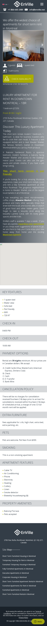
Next (42, 45)
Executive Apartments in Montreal (15, 573)
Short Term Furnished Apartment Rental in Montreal (22, 581)
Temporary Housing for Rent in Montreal (18, 560)
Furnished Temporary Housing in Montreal (18, 564)
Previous (4, 45)
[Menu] (43, 4)
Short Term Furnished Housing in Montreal (19, 556)
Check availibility (21, 78)
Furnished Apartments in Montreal (15, 590)
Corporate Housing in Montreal (14, 577)
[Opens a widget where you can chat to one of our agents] (38, 622)
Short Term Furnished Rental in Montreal (18, 594)
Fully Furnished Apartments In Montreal (17, 569)
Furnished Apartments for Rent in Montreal (19, 586)
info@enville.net (37, 9)
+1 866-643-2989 (15, 9)
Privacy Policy (23, 618)
